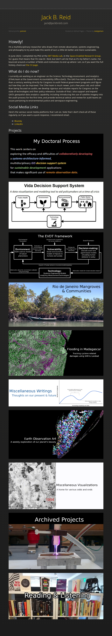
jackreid (23, 31)
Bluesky (18, 121)
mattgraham (98, 31)
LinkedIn (18, 124)
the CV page (32, 65)
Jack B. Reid (56, 17)
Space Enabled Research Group (85, 55)
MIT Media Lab (55, 55)
